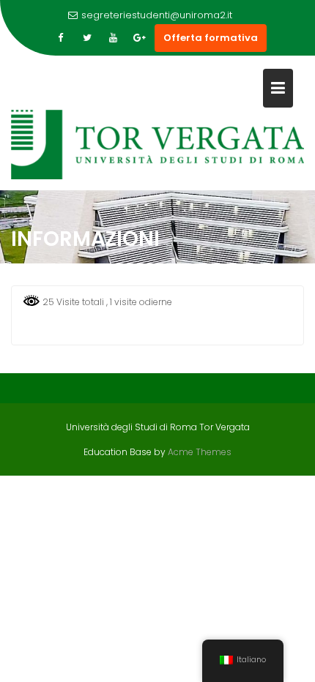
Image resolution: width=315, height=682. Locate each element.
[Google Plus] (140, 38)
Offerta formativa (210, 38)
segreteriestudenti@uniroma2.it (156, 15)
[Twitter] (87, 38)
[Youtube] (113, 38)
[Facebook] (61, 38)
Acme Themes (199, 452)
